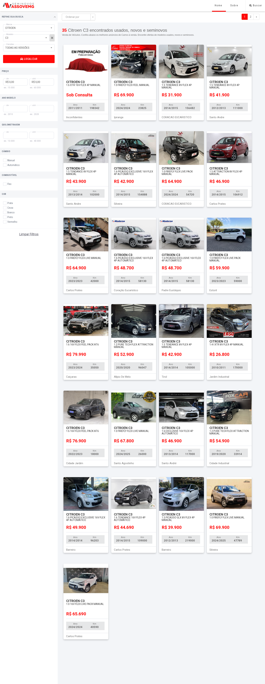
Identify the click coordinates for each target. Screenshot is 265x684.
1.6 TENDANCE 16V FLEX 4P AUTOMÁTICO (129, 518)
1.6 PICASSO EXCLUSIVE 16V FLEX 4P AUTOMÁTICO (133, 173)
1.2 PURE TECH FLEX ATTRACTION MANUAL (133, 345)
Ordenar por (72, 16)
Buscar (257, 5)
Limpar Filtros (29, 234)
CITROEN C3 (75, 82)
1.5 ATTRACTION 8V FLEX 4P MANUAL (225, 173)
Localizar (30, 58)
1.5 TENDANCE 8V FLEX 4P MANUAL (177, 86)
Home (218, 5)
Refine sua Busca (12, 16)
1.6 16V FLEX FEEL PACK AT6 (82, 344)
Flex (9, 184)
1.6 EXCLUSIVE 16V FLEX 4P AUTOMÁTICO (177, 432)
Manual (11, 160)
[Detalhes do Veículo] (85, 61)
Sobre (234, 5)
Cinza (10, 207)
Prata (10, 203)
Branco (11, 212)
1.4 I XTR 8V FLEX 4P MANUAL (226, 344)
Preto (10, 217)
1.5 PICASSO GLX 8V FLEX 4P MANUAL (178, 518)
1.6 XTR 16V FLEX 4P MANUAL (83, 85)
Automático (13, 165)
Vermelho (12, 221)
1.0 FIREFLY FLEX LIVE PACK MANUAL (177, 173)
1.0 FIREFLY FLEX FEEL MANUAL (131, 85)
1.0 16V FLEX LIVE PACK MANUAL (85, 604)
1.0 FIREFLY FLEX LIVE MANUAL (83, 258)
